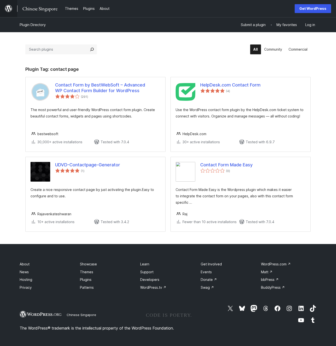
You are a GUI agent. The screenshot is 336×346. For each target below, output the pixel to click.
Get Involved (211, 264)
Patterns (87, 287)
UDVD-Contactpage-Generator (87, 164)
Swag (207, 287)
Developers (149, 279)
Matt (267, 272)
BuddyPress (273, 287)
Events (206, 272)
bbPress (270, 279)
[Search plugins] (92, 49)
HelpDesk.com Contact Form (230, 84)
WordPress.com (276, 264)
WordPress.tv (153, 287)
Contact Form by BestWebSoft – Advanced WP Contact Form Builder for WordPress (100, 87)
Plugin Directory (33, 25)
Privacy (26, 287)
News (24, 272)
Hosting (26, 279)
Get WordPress (312, 8)
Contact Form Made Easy (226, 164)
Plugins (86, 279)
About (25, 264)
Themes (86, 272)
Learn (144, 264)
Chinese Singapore (81, 315)
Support (146, 272)
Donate (209, 279)
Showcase (88, 264)
